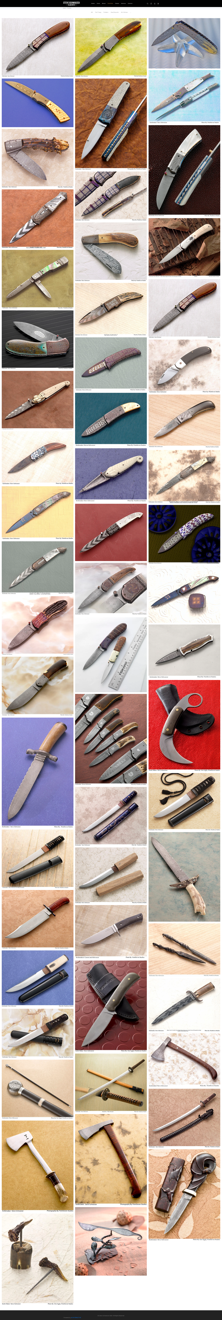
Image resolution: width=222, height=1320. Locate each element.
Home (64, 8)
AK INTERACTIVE (76, 1317)
